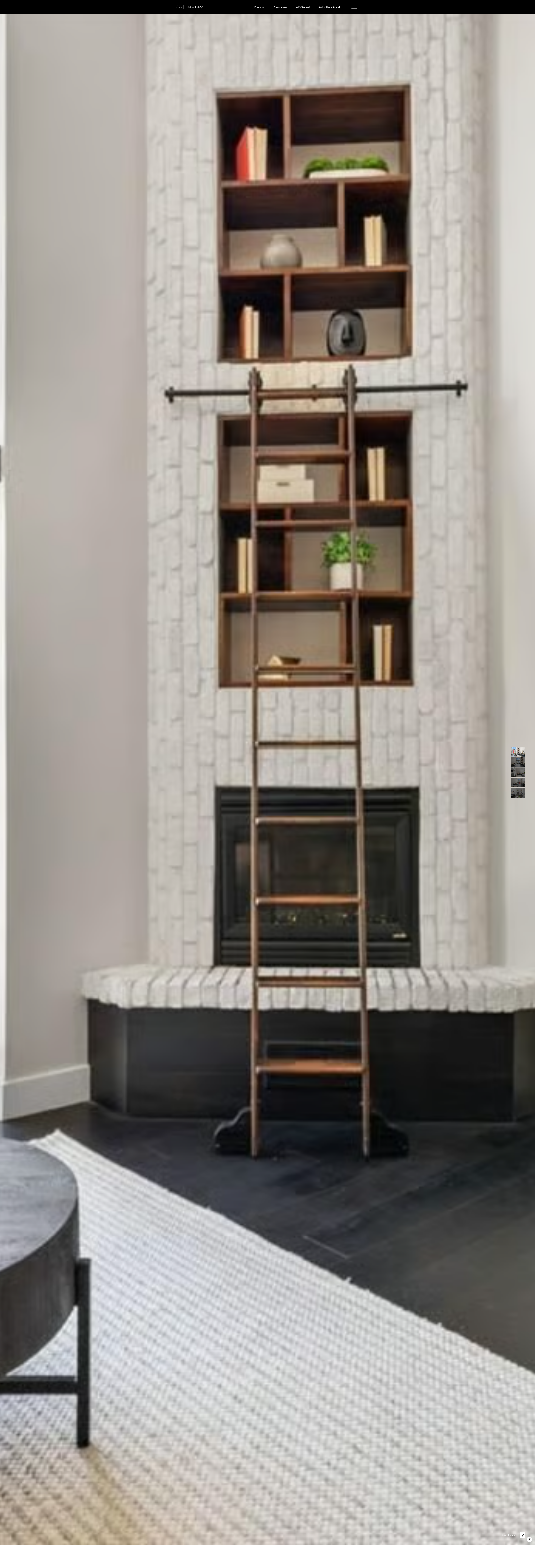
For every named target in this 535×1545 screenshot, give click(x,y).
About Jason (280, 7)
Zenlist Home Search (329, 7)
